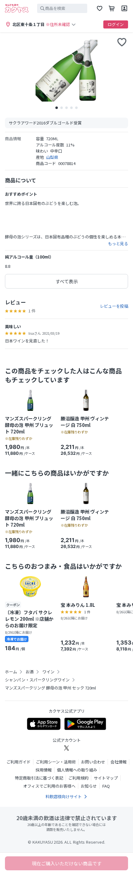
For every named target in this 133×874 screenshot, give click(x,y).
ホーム (11, 672)
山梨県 (52, 157)
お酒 (30, 672)
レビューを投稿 (114, 306)
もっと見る (118, 243)
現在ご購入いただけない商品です (66, 863)
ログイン (116, 24)
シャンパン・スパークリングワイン (37, 680)
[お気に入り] (99, 8)
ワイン (48, 672)
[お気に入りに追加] (121, 42)
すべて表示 (66, 281)
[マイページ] (124, 8)
